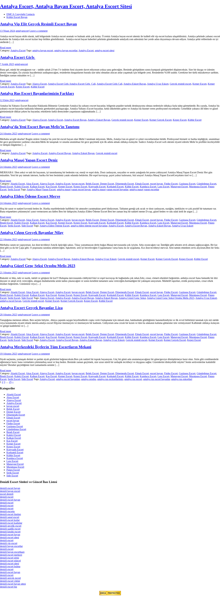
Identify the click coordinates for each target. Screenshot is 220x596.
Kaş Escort (51, 186)
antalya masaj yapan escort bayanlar (110, 189)
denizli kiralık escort (10, 531)
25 (10, 382)
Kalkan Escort (37, 186)
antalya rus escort (133, 379)
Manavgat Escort (179, 186)
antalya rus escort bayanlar (156, 379)
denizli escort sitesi (9, 537)
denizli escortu (7, 511)
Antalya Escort (18, 50)
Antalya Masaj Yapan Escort (41, 189)
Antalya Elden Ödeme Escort (54, 225)
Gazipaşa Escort (187, 183)
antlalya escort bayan (10, 301)
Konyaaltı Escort (96, 186)
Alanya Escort (39, 83)
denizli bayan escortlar (11, 546)
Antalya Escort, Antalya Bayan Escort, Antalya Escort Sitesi (66, 6)
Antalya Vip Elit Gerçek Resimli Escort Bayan (38, 24)
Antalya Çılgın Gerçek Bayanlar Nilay (31, 232)
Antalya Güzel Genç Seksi (132, 298)
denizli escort (6, 497)
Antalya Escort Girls (17, 57)
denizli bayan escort (10, 491)
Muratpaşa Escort (198, 186)
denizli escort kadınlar (11, 523)
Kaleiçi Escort (21, 186)
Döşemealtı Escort (124, 183)
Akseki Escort (17, 183)
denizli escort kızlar (10, 520)
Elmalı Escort (142, 183)
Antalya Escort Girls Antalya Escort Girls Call (72, 83)
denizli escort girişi (9, 557)
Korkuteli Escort (115, 186)
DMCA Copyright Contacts (20, 14)
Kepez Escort (22, 86)
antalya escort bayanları (68, 379)
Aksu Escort (32, 183)
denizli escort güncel (10, 560)
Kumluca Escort (148, 186)
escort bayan (156, 183)
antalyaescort (22, 30)
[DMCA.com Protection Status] (110, 594)
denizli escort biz (8, 586)
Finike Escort (171, 183)
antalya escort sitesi (104, 50)
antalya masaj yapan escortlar (144, 189)
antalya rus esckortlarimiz (110, 379)
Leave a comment (38, 30)
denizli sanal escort (9, 517)
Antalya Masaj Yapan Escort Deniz (29, 160)
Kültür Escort (37, 86)
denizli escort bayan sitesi (13, 583)
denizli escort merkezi (11, 554)
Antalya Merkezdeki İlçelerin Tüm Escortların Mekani (45, 347)
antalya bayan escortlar (65, 50)
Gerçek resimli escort (180, 83)
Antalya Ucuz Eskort (157, 83)
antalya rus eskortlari (181, 379)
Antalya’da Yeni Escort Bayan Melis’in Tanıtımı (39, 127)
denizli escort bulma (10, 566)
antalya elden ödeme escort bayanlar (89, 225)
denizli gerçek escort (10, 578)
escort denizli (6, 494)
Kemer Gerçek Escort (160, 120)
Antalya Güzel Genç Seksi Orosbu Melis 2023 (37, 266)
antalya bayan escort (42, 50)
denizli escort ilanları (10, 514)
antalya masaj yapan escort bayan (74, 189)
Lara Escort (163, 186)
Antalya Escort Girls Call (109, 83)
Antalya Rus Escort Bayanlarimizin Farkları (37, 93)
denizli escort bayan (10, 488)
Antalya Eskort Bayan (134, 83)
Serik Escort (14, 189)
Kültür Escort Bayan (16, 17)
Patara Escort (13, 469)
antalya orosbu (88, 379)
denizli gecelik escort (10, 525)
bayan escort (78, 183)
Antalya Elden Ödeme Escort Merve (30, 196)
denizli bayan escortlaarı (12, 552)
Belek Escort (92, 183)
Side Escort (27, 225)
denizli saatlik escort (10, 528)
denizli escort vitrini (10, 581)
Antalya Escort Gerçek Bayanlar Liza (31, 308)
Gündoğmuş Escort (206, 183)
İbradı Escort (6, 186)
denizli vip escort (8, 543)
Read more (5, 47)
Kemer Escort (199, 83)
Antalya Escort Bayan (75, 120)
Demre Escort (107, 183)
